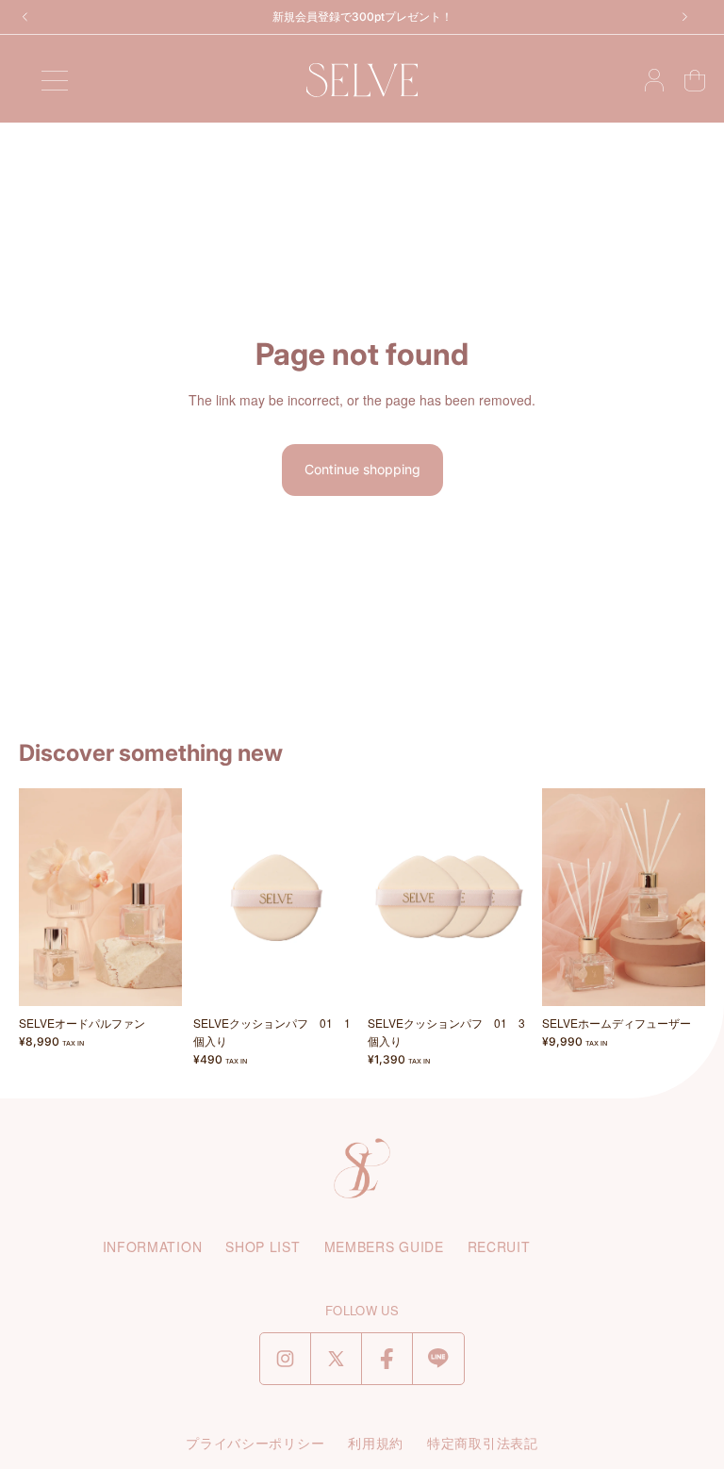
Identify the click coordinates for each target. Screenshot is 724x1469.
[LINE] (438, 1358)
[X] (336, 1358)
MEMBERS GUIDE (384, 1246)
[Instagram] (285, 1358)
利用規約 (375, 1442)
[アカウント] (654, 80)
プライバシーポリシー (255, 1442)
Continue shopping (362, 469)
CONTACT (588, 1246)
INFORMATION (153, 1246)
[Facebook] (387, 1358)
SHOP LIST (262, 1246)
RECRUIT (499, 1246)
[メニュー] (54, 80)
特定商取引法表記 (482, 1442)
